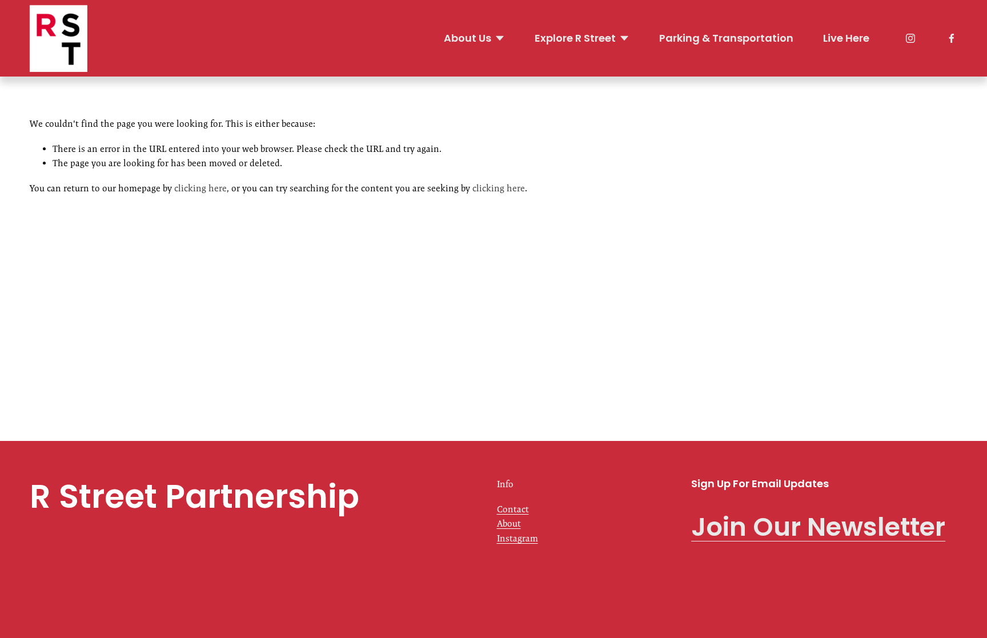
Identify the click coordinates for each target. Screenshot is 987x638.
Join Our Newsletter (818, 527)
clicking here (200, 188)
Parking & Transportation (726, 38)
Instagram (517, 538)
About (509, 523)
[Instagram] (910, 38)
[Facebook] (951, 38)
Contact (513, 509)
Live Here (846, 38)
